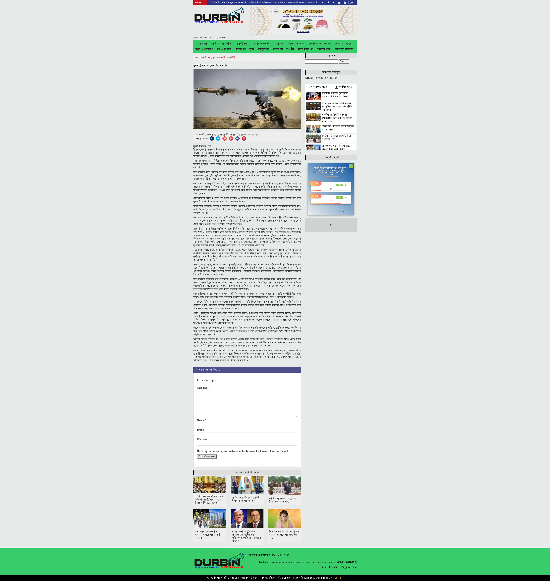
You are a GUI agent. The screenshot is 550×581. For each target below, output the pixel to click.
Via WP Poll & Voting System (343, 211)
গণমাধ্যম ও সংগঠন (283, 49)
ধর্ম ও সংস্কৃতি (224, 49)
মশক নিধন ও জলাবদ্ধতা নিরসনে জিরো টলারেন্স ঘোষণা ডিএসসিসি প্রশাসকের (287, 2)
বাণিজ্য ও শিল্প (296, 43)
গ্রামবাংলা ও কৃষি (245, 49)
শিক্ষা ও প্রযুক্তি (343, 43)
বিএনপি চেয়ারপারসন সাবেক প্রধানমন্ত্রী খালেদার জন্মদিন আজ (284, 534)
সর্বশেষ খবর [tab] (320, 87)
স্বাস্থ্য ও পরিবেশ (204, 49)
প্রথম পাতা (201, 43)
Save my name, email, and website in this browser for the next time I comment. (243, 451)
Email (201, 429)
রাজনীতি (226, 43)
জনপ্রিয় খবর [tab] (345, 87)
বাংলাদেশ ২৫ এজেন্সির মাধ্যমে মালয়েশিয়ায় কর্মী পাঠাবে (208, 534)
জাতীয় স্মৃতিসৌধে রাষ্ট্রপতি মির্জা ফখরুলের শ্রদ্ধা (282, 500)
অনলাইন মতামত (344, 49)
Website (202, 439)
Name (201, 420)
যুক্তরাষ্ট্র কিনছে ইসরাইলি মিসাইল (210, 65)
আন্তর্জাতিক (241, 43)
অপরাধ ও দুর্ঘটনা (261, 43)
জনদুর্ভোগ (263, 49)
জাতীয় (214, 43)
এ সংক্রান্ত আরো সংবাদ (247, 472)
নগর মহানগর (305, 49)
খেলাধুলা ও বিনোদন (320, 43)
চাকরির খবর (324, 49)
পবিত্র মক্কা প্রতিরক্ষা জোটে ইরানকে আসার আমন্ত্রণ (245, 499)
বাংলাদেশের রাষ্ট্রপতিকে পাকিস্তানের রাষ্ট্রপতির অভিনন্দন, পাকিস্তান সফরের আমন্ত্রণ (246, 536)
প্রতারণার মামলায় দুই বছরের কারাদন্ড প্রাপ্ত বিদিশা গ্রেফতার (216, 2)
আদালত (279, 43)
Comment (203, 387)
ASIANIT (338, 577)
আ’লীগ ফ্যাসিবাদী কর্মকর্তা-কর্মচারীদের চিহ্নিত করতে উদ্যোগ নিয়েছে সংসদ (209, 499)
